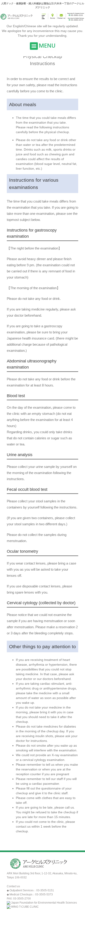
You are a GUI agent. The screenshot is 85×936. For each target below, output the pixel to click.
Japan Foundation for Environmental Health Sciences (44, 902)
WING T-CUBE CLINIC (25, 906)
